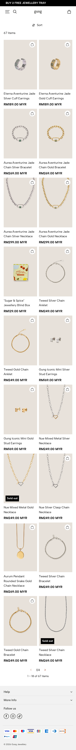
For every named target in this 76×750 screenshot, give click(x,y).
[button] (7, 11)
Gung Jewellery (19, 744)
